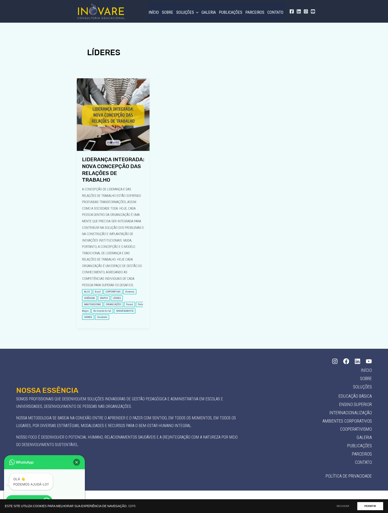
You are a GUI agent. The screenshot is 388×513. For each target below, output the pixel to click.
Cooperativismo (356, 429)
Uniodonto (102, 317)
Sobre (167, 12)
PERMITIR (370, 506)
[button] (196, 12)
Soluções (185, 12)
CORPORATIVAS (112, 291)
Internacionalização (350, 412)
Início (154, 12)
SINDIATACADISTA (124, 310)
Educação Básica (355, 396)
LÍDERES (117, 298)
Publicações (230, 12)
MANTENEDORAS (92, 304)
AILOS (87, 291)
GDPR (132, 506)
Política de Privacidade (349, 476)
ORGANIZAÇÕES (113, 304)
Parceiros (254, 12)
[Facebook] (291, 11)
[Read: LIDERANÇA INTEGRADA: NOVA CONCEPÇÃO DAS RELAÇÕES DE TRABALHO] (113, 114)
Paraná (129, 304)
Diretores (129, 291)
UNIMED (88, 317)
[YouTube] (313, 11)
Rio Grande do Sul (102, 310)
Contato (275, 12)
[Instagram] (306, 11)
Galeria (208, 12)
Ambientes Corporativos (347, 421)
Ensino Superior (355, 404)
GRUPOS (104, 298)
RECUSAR (343, 506)
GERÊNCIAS (89, 298)
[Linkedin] (298, 11)
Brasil (98, 291)
